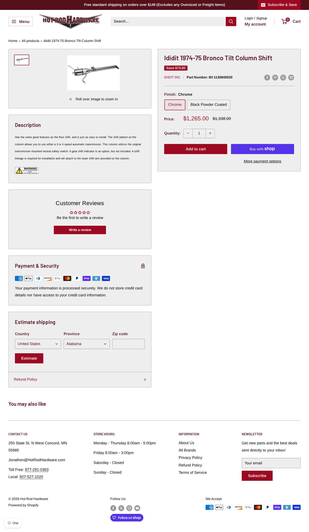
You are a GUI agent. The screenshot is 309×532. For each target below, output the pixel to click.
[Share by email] (291, 77)
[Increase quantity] (210, 133)
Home (12, 41)
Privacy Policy (190, 457)
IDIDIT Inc (172, 77)
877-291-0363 (37, 470)
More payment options (262, 161)
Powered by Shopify (23, 505)
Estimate (29, 358)
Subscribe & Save (282, 5)
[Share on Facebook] (267, 77)
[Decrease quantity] (188, 133)
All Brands (187, 450)
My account (255, 24)
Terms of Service (193, 472)
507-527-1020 (31, 477)
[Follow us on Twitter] (121, 508)
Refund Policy (25, 379)
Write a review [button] (80, 230)
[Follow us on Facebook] (113, 508)
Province (72, 334)
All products (30, 41)
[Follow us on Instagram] (129, 508)
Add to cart (196, 149)
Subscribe (257, 476)
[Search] (231, 21)
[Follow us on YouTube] (137, 508)
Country (22, 334)
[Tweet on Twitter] (283, 77)
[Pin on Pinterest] (275, 77)
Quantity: (172, 133)
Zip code (120, 334)
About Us (186, 443)
